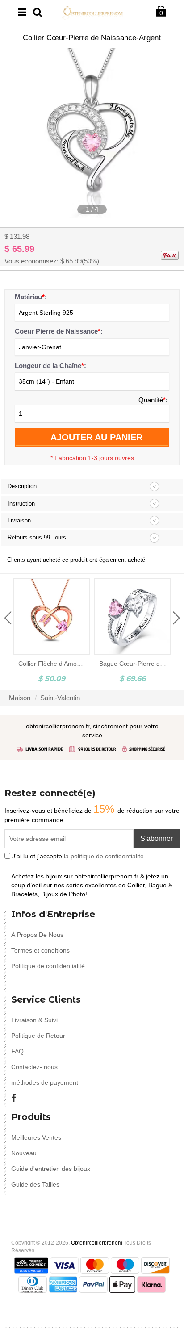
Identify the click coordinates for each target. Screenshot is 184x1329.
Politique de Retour (38, 1035)
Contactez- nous (34, 1066)
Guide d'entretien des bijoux (50, 1168)
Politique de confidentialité (48, 966)
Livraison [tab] (19, 520)
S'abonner (156, 838)
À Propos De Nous (37, 934)
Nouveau (24, 1153)
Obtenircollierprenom (96, 1243)
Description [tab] (22, 486)
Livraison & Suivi (34, 1020)
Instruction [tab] (21, 503)
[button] (8, 618)
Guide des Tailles (35, 1184)
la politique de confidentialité (104, 856)
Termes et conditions (40, 950)
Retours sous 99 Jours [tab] (37, 537)
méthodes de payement (44, 1082)
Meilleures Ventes (36, 1137)
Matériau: (31, 297)
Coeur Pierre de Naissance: (59, 331)
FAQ (17, 1051)
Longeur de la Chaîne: (50, 365)
